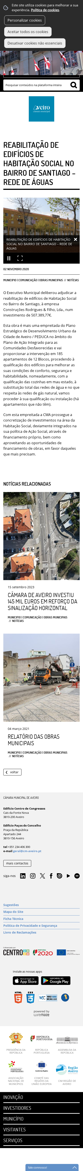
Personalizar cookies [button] (25, 20)
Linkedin (22, 876)
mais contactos (17, 863)
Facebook (51, 876)
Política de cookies (45, 10)
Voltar (14, 772)
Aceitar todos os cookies (28, 31)
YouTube (68, 877)
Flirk (77, 876)
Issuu (59, 876)
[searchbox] (41, 85)
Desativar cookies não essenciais (35, 43)
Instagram (32, 876)
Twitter (42, 876)
